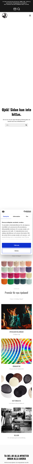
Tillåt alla (16, 245)
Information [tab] (16, 216)
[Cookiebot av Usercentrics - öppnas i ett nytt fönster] (23, 212)
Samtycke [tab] (6, 216)
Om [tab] (27, 216)
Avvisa (16, 251)
